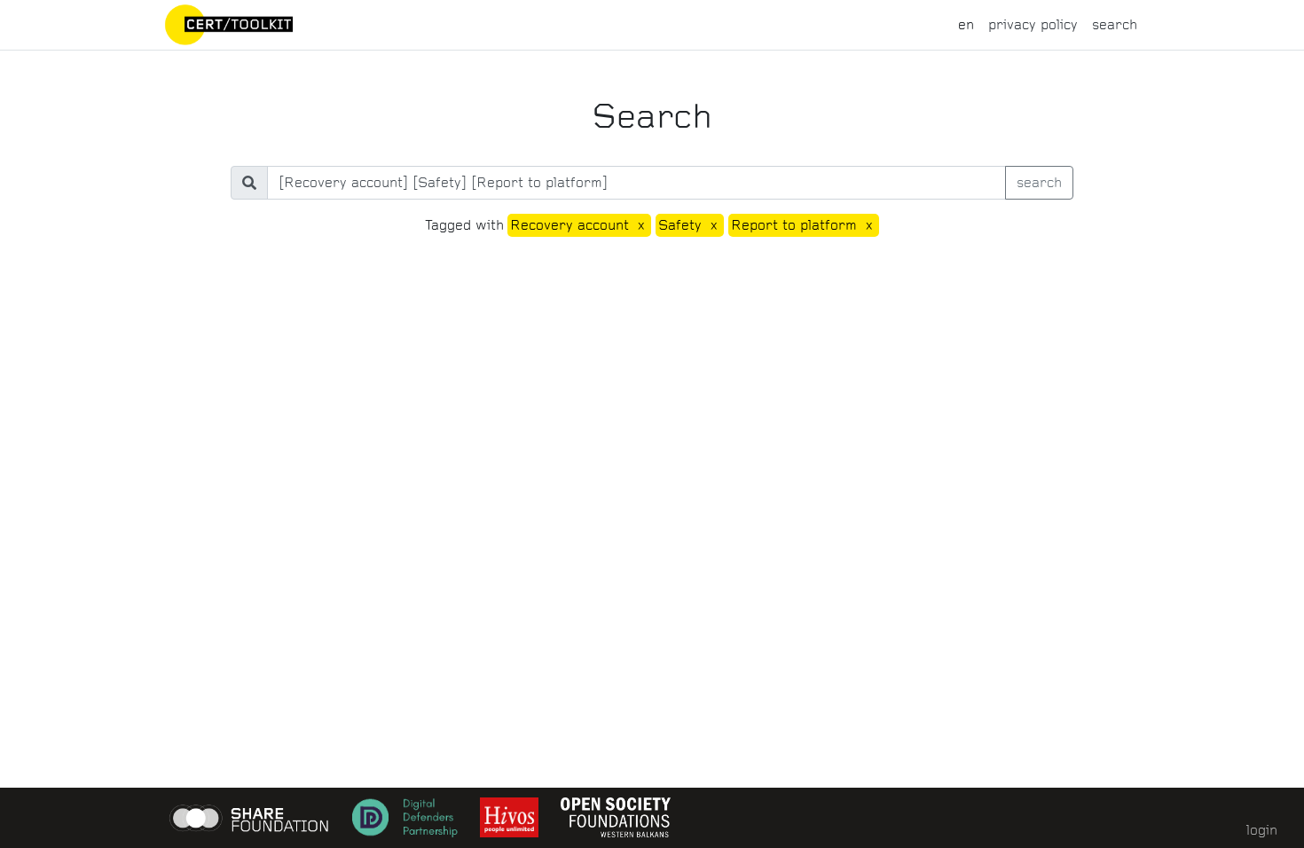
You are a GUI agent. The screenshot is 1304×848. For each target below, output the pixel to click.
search (1114, 24)
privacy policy (1033, 24)
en (966, 24)
